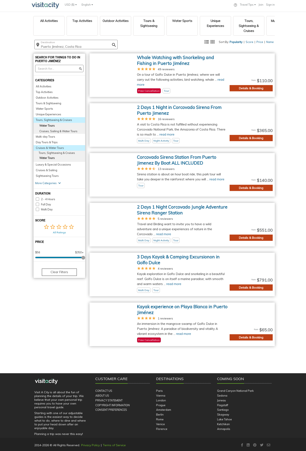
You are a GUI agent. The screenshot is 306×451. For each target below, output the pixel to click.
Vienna (160, 395)
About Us (102, 395)
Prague (160, 405)
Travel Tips (247, 4)
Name (270, 42)
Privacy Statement (109, 400)
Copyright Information (112, 405)
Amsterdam (163, 409)
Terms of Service (114, 445)
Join (261, 4)
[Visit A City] (46, 381)
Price (259, 42)
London (161, 400)
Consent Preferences (111, 409)
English (86, 4)
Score (249, 42)
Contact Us (103, 390)
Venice (160, 424)
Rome (160, 419)
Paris (159, 390)
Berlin (160, 414)
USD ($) (70, 4)
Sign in (270, 4)
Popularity (236, 42)
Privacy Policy (90, 445)
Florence (161, 429)
